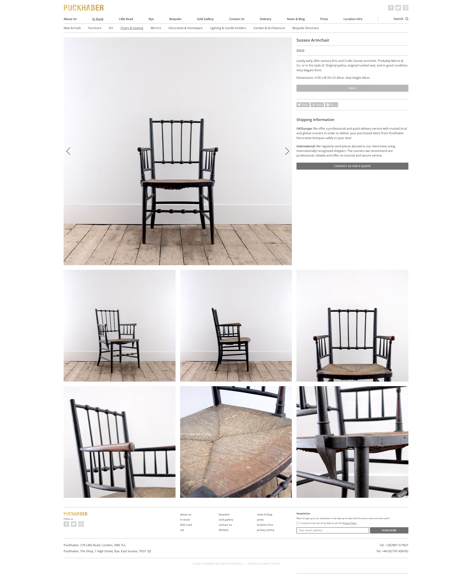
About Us (70, 19)
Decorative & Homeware (186, 28)
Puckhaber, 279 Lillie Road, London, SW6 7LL (95, 545)
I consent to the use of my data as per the (328, 523)
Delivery (265, 19)
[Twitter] (398, 7)
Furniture (94, 28)
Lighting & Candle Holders (228, 28)
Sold (352, 88)
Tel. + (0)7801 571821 (394, 545)
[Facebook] (391, 7)
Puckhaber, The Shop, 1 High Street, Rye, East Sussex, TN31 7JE (107, 551)
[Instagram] (405, 7)
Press (324, 19)
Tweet (305, 104)
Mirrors (156, 28)
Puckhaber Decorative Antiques (84, 8)
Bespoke (175, 19)
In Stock (97, 19)
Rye (151, 19)
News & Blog (296, 19)
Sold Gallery (205, 19)
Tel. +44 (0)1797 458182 (392, 551)
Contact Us (236, 19)
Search (399, 19)
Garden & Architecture (269, 28)
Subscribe (389, 530)
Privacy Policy (265, 530)
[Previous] (68, 151)
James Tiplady (271, 563)
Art (111, 28)
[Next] (287, 151)
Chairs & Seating (131, 28)
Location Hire (352, 19)
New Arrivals (72, 28)
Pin (331, 104)
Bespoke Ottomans (305, 28)
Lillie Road (126, 19)
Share (319, 104)
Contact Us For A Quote (352, 166)
